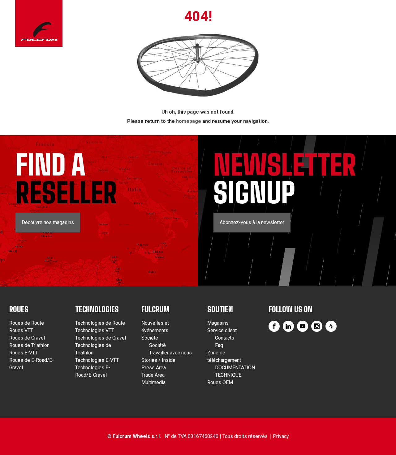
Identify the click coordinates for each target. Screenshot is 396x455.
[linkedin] (288, 326)
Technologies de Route (100, 323)
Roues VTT (21, 330)
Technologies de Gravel (100, 338)
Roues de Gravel (27, 338)
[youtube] (302, 326)
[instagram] (316, 326)
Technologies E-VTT (97, 360)
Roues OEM (220, 382)
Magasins (218, 323)
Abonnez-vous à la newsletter (252, 222)
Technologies (97, 309)
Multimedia (153, 382)
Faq (219, 345)
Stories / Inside (158, 360)
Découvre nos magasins (48, 222)
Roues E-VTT (23, 353)
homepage (188, 121)
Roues (18, 309)
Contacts (224, 338)
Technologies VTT (94, 330)
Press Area (153, 367)
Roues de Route (26, 323)
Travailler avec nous (170, 353)
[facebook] (274, 326)
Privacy (281, 436)
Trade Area (153, 375)
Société (149, 338)
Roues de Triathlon (29, 345)
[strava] (331, 326)
